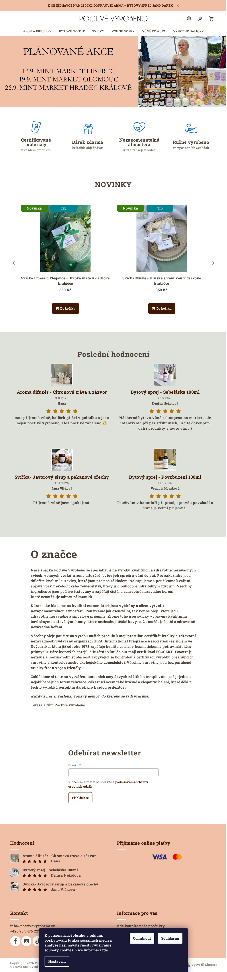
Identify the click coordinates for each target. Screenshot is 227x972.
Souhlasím (170, 938)
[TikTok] (38, 941)
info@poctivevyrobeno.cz (32, 925)
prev (13, 263)
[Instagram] (26, 941)
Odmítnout (142, 938)
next (213, 263)
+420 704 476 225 (25, 931)
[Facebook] (15, 941)
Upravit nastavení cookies (30, 966)
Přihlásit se (80, 798)
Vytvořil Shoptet (204, 964)
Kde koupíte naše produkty (141, 925)
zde (105, 950)
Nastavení (57, 961)
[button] (11, 71)
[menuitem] (37, 31)
